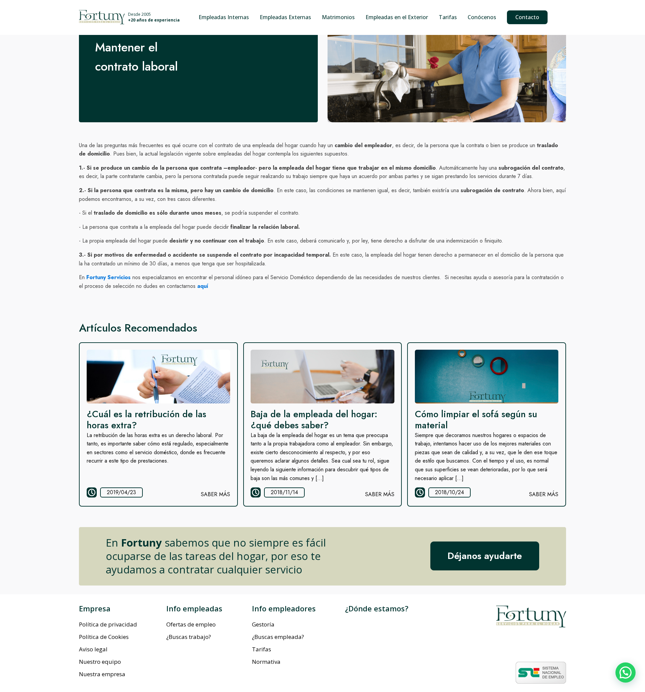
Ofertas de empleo (191, 624)
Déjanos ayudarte (484, 556)
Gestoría (263, 624)
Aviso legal (93, 649)
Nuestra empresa (102, 674)
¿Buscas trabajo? (188, 637)
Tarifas (448, 17)
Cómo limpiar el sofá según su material (476, 419)
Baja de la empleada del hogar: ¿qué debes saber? (314, 419)
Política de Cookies (104, 637)
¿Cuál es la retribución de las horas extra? (146, 419)
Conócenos (482, 17)
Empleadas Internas (224, 17)
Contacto (527, 17)
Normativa (266, 661)
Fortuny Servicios (108, 277)
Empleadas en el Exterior (397, 17)
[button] (625, 672)
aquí (202, 286)
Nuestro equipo (100, 661)
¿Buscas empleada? (278, 637)
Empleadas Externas (285, 17)
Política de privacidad (108, 624)
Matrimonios (338, 17)
